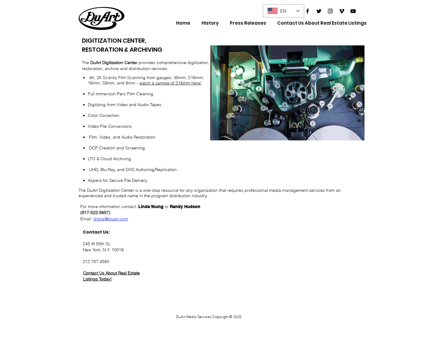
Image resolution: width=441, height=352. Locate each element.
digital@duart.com (110, 219)
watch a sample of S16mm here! (170, 83)
